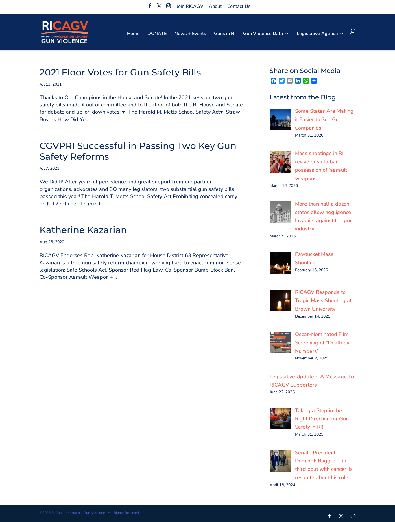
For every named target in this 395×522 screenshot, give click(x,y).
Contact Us (238, 6)
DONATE (157, 34)
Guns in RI (224, 34)
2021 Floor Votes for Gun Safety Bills (120, 72)
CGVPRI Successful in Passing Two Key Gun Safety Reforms (138, 151)
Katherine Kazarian (83, 229)
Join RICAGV (190, 6)
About (215, 6)
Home (133, 34)
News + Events (190, 34)
